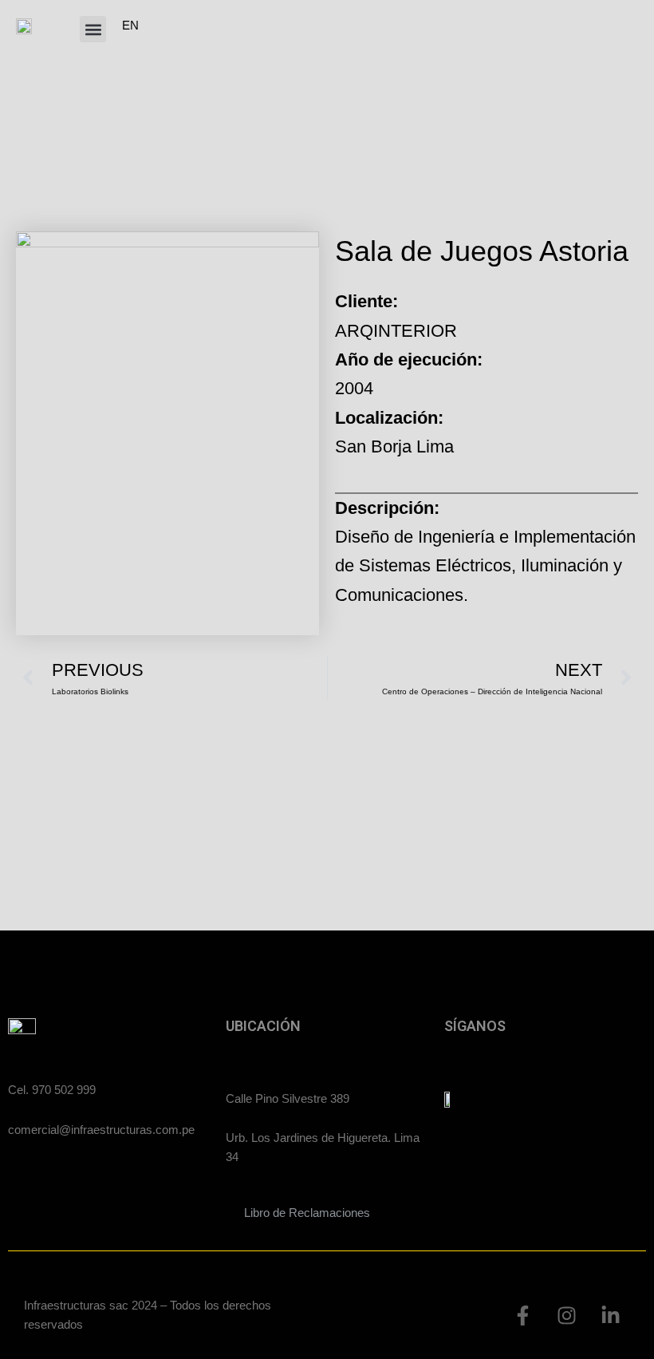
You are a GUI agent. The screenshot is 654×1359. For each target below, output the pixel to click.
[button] (93, 29)
